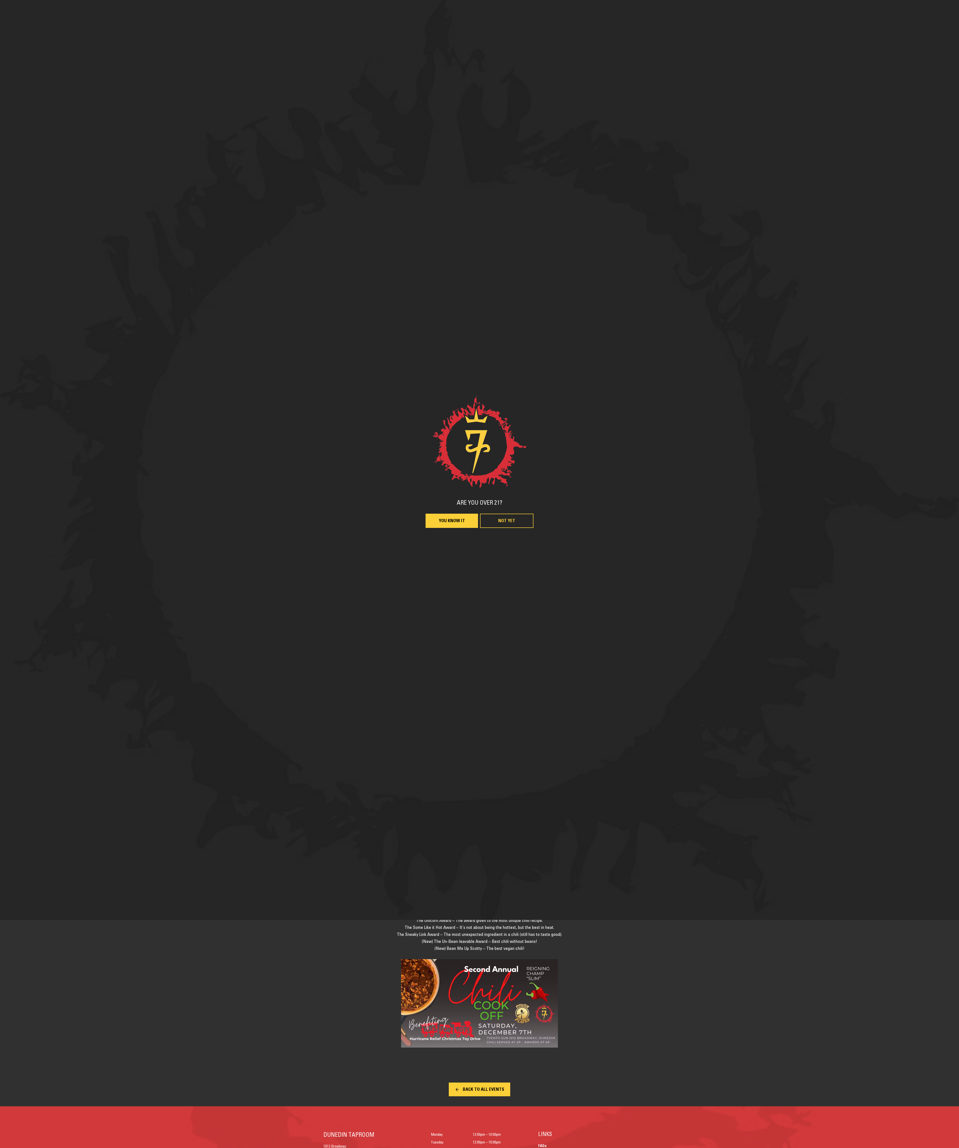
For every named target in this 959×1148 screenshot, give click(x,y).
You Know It (452, 635)
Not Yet (506, 635)
